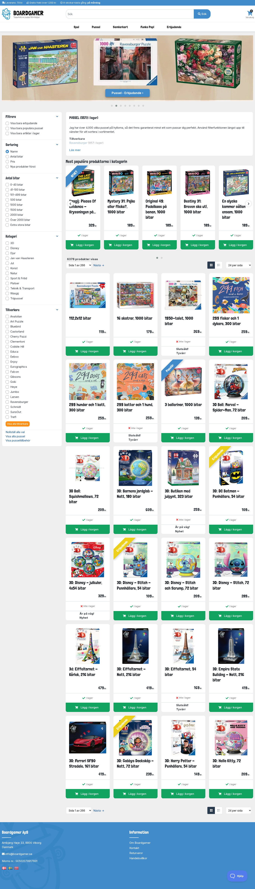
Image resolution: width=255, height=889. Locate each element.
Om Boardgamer (139, 843)
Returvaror (136, 853)
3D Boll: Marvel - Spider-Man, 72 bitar (229, 407)
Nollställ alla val (15, 432)
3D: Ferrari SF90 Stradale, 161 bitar (84, 763)
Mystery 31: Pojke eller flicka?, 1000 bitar (121, 206)
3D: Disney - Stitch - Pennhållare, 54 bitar (134, 585)
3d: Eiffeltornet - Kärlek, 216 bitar (83, 672)
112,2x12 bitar (80, 318)
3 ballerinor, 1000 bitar (183, 404)
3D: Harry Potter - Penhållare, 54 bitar (181, 763)
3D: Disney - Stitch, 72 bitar (231, 585)
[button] (112, 106)
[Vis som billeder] (211, 265)
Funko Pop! (147, 27)
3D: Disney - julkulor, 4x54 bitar (85, 585)
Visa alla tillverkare (17, 423)
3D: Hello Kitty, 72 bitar (227, 763)
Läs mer (75, 150)
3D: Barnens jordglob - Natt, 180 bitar (135, 494)
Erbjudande (174, 27)
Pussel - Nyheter (126, 93)
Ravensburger (78, 143)
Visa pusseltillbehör (18, 440)
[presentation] (70, 203)
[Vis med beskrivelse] (218, 265)
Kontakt (134, 848)
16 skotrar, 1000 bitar (134, 318)
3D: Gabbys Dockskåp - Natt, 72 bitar (135, 763)
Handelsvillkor (138, 858)
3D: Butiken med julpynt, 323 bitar (179, 494)
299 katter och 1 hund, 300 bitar (135, 407)
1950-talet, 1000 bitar (179, 321)
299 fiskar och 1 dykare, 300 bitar (227, 321)
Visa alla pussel (15, 436)
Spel (76, 27)
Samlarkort (120, 27)
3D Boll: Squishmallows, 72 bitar (84, 496)
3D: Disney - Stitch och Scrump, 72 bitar (181, 585)
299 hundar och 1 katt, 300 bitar (87, 407)
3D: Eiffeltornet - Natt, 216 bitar (131, 672)
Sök (203, 14)
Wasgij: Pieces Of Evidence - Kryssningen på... (82, 206)
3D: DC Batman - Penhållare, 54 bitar (228, 494)
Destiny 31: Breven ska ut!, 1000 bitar (196, 206)
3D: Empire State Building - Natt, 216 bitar (228, 674)
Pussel (96, 27)
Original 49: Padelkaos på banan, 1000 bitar (156, 209)
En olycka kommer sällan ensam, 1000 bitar (233, 209)
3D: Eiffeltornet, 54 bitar (180, 672)
